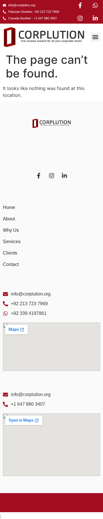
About (9, 218)
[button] (95, 37)
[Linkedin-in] (95, 18)
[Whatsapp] (95, 5)
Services (12, 241)
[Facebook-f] (80, 5)
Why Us (11, 230)
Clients (10, 253)
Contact (11, 264)
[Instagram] (80, 18)
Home (9, 207)
